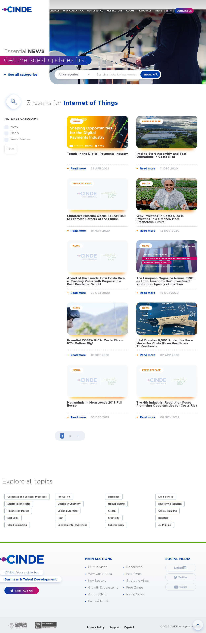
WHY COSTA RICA (73, 10)
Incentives (134, 573)
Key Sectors (97, 580)
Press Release (20, 139)
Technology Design (18, 511)
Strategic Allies (137, 580)
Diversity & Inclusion (170, 504)
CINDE (111, 511)
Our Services (97, 567)
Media (14, 133)
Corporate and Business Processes (27, 497)
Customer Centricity (69, 504)
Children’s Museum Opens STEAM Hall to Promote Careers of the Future (96, 217)
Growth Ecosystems (103, 587)
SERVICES (54, 10)
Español (129, 627)
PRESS (158, 10)
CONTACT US (184, 11)
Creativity (113, 518)
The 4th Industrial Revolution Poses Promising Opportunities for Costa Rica (166, 404)
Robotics (163, 518)
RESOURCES (144, 10)
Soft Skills (13, 518)
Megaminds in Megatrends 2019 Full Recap (94, 404)
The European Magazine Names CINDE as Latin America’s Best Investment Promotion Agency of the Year (166, 281)
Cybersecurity (116, 525)
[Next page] (78, 436)
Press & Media (98, 601)
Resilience (113, 497)
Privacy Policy (95, 627)
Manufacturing (116, 504)
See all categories (22, 74)
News (14, 126)
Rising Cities (135, 594)
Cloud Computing (17, 525)
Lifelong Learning (67, 511)
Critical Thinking (167, 511)
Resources (134, 567)
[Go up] (198, 625)
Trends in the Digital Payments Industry (97, 153)
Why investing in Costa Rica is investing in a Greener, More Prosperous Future (160, 219)
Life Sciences (165, 497)
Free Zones (134, 587)
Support (114, 627)
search (149, 74)
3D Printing (164, 525)
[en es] (169, 10)
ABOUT (130, 10)
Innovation (64, 497)
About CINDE (98, 594)
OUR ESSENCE (95, 10)
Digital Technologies (18, 504)
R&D (60, 518)
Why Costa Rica (100, 573)
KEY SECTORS (115, 10)
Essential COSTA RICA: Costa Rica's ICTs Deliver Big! (95, 342)
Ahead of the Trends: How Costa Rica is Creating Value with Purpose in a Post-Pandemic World (96, 281)
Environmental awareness (72, 525)
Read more (78, 168)
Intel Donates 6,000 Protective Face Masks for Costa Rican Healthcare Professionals (164, 343)
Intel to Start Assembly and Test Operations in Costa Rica (161, 155)
